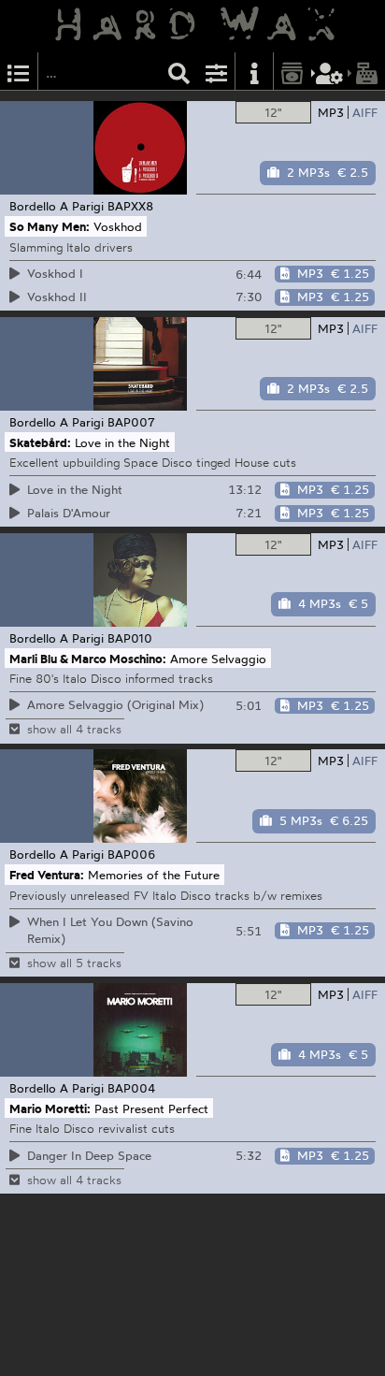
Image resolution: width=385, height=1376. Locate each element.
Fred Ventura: (46, 874)
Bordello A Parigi (56, 205)
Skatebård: (40, 442)
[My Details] (330, 71)
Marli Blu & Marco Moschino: (87, 657)
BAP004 (131, 1087)
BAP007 (131, 421)
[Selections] (18, 71)
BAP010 (129, 637)
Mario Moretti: (50, 1108)
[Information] (254, 71)
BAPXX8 (130, 205)
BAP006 (131, 854)
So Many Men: (49, 226)
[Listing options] (216, 71)
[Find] (179, 71)
